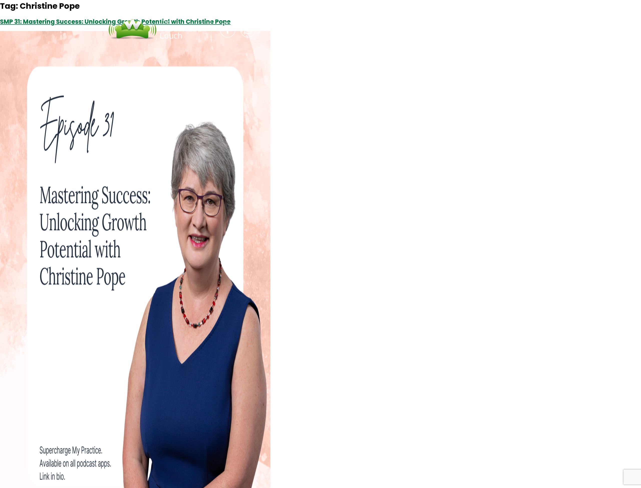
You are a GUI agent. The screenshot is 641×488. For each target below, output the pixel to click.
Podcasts (289, 30)
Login (368, 30)
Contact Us (332, 30)
